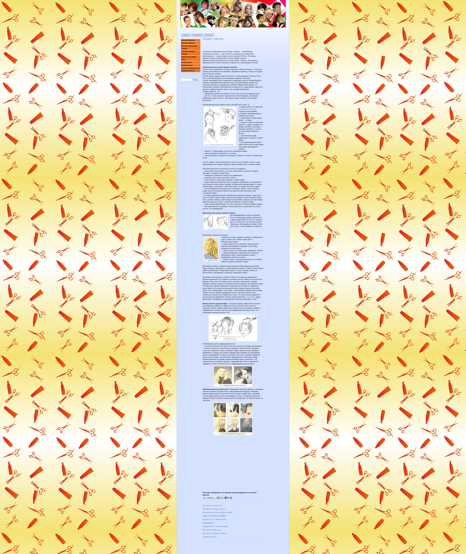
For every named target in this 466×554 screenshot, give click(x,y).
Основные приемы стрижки (188, 53)
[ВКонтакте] (218, 497)
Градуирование (208, 523)
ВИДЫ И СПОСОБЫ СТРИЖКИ (214, 516)
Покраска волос (187, 65)
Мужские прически (188, 43)
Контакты (209, 35)
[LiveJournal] (228, 497)
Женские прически (188, 40)
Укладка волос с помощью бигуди (215, 526)
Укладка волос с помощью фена (215, 519)
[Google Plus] (231, 497)
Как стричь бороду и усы (212, 530)
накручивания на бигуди (247, 109)
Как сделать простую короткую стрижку (217, 512)
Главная (186, 35)
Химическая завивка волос (188, 58)
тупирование (250, 297)
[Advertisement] (231, 46)
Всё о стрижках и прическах (209, 3)
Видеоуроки (197, 35)
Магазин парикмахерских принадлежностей (190, 69)
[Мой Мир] (226, 497)
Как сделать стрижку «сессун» (214, 509)
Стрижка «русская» (210, 537)
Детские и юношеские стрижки (189, 47)
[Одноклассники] (223, 497)
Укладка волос (186, 62)
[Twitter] (220, 497)
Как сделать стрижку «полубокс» (215, 533)
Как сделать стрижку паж (212, 505)
